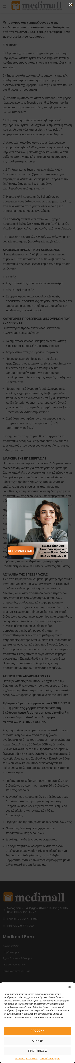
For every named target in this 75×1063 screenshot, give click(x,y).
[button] (69, 987)
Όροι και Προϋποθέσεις (26, 1058)
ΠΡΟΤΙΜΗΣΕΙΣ (37, 1051)
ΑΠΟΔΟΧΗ (37, 1030)
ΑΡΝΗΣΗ (37, 1041)
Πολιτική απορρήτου (50, 1058)
